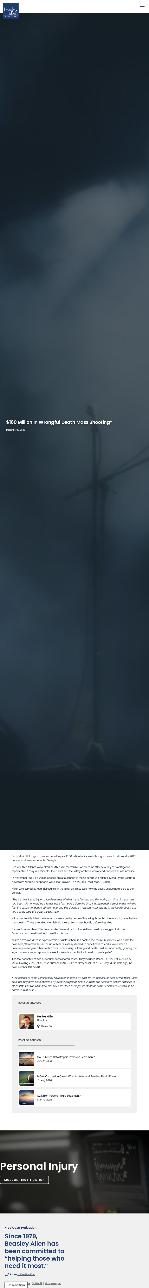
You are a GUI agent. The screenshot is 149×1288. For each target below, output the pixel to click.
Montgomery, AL (53, 1283)
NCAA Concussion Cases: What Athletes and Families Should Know (76, 1076)
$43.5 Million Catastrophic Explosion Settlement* (66, 1057)
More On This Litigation (24, 1180)
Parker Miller (45, 1016)
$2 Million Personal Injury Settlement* (59, 1095)
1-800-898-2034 (26, 1274)
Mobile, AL (37, 1283)
